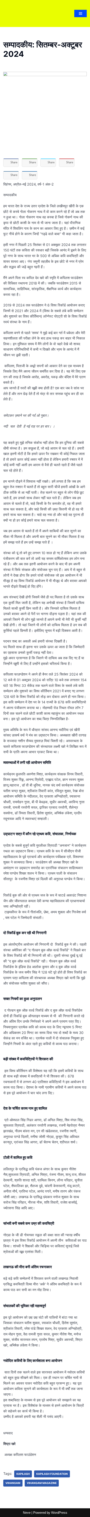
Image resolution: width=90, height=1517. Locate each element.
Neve (27, 1512)
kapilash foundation (52, 1473)
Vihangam (12, 1483)
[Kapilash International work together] (13, 13)
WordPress (59, 1512)
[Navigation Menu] (80, 13)
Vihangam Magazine (42, 1483)
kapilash (23, 1473)
